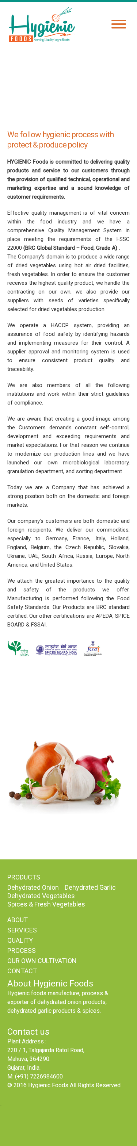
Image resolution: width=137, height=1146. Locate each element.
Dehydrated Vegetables (41, 896)
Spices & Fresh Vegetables (46, 904)
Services (22, 930)
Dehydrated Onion (33, 887)
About (17, 920)
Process (21, 950)
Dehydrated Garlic (90, 887)
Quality (20, 940)
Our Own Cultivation (42, 961)
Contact (22, 971)
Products (23, 877)
